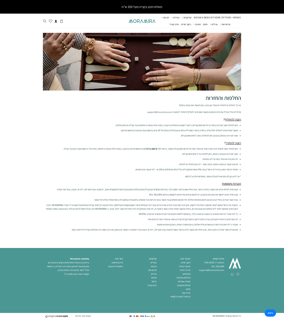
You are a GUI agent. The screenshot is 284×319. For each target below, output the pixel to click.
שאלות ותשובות (184, 285)
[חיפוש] (45, 21)
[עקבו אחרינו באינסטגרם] (238, 274)
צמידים (176, 17)
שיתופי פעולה (185, 266)
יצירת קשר (186, 292)
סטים (205, 24)
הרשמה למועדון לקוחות (181, 296)
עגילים (215, 24)
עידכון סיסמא (117, 262)
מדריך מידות (185, 270)
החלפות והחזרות (184, 277)
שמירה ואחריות (184, 281)
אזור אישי (119, 258)
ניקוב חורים (186, 24)
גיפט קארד (174, 24)
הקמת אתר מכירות (83, 316)
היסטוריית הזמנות (115, 266)
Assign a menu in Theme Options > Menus (217, 17)
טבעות (166, 17)
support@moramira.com (159, 112)
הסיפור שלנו (185, 258)
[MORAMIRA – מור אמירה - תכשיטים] (142, 21)
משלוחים (187, 274)
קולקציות (188, 17)
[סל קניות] (61, 21)
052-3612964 (218, 266)
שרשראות (226, 24)
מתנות (198, 24)
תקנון (188, 289)
